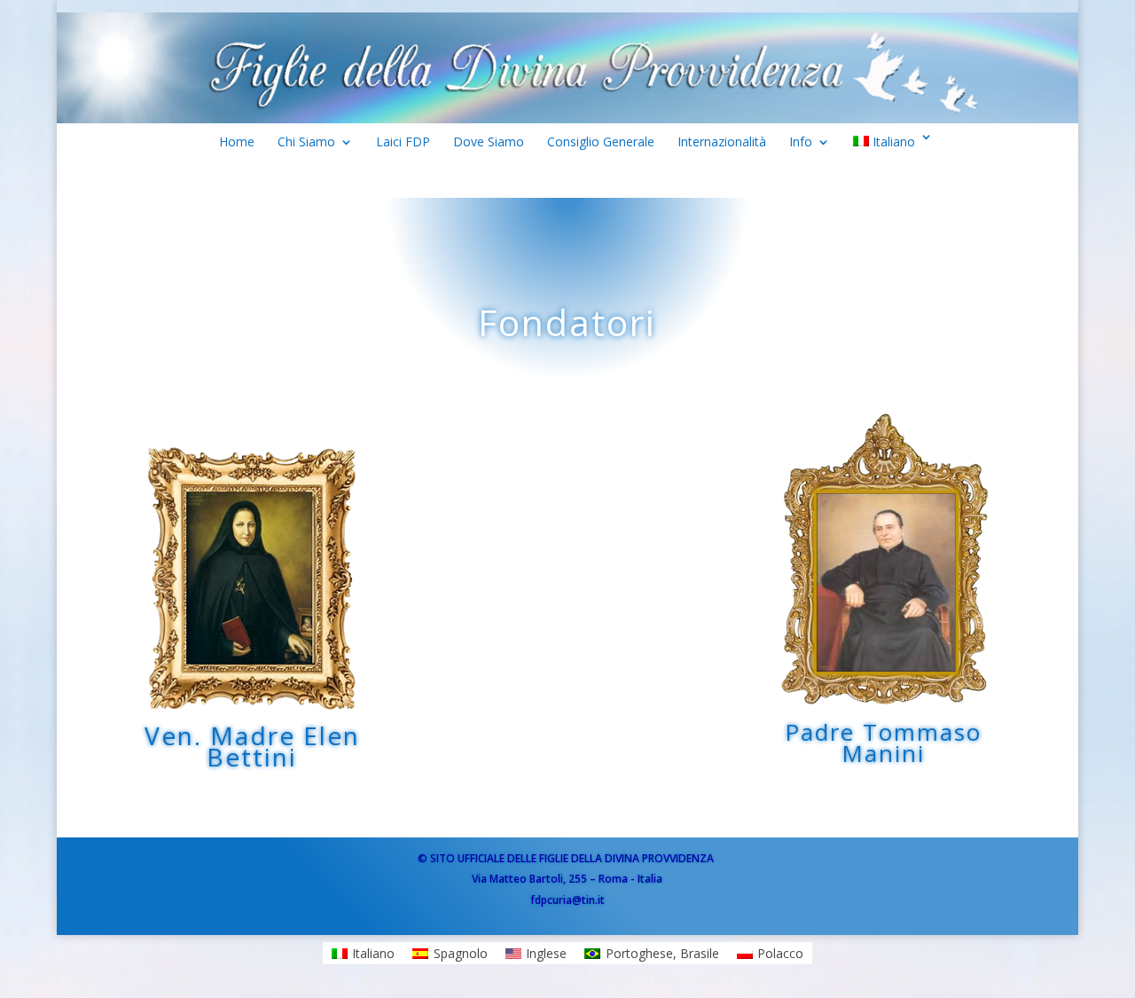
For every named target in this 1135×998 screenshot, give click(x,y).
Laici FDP (403, 145)
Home (236, 145)
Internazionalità (721, 145)
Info (800, 145)
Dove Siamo (488, 145)
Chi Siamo (306, 145)
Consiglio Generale (600, 145)
